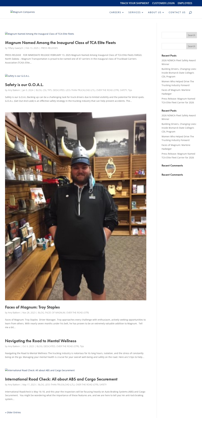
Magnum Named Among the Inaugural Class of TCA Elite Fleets (60, 42)
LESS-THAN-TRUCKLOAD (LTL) (80, 90)
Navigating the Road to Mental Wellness (40, 340)
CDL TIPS (47, 90)
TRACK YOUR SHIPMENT (134, 3)
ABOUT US (154, 12)
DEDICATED (59, 90)
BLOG (39, 90)
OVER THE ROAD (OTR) (107, 90)
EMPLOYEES (185, 3)
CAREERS (115, 12)
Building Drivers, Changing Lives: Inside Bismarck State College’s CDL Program (179, 72)
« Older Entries (13, 412)
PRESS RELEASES (49, 48)
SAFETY (123, 90)
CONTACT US (177, 12)
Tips (130, 90)
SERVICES (134, 12)
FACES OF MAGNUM (55, 312)
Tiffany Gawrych (15, 48)
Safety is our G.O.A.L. (24, 84)
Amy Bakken (14, 90)
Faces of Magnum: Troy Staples (32, 307)
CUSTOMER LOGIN (163, 3)
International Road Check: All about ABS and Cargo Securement (61, 379)
